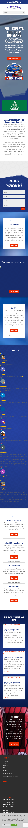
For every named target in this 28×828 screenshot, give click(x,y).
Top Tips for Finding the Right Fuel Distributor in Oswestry (12, 683)
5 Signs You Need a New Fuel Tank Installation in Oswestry (11, 630)
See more (13, 292)
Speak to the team (13, 58)
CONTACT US (14, 744)
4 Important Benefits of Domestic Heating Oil (13, 657)
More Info (14, 245)
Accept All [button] (14, 824)
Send (23, 208)
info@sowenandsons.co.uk (11, 776)
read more (6, 646)
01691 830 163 (8, 773)
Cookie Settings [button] (6, 824)
